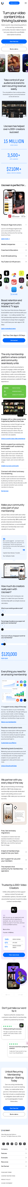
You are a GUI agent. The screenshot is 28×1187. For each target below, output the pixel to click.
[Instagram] (12, 1144)
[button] (20, 995)
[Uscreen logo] (5, 1130)
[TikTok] (20, 1144)
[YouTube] (16, 1144)
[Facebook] (8, 1144)
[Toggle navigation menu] (26, 3)
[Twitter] (3, 1144)
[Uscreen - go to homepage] (2, 3)
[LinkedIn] (24, 1144)
